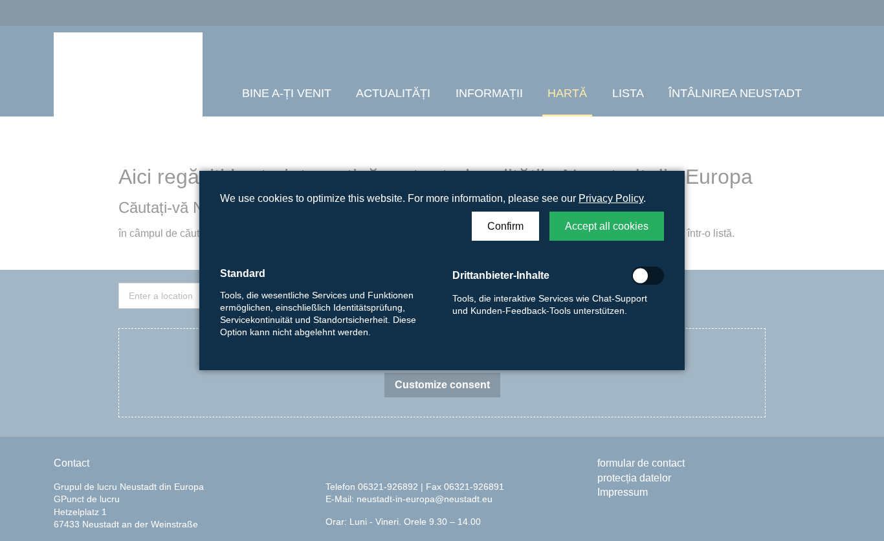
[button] (505, 226)
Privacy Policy (611, 198)
